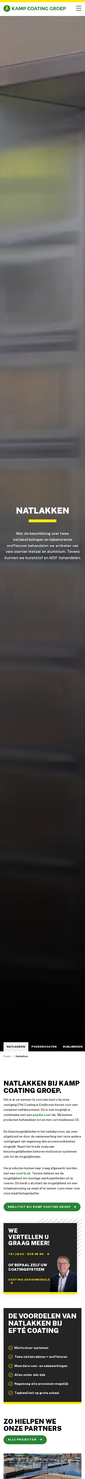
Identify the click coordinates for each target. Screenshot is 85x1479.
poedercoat (42, 1115)
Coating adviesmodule (29, 1279)
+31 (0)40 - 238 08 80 (26, 1254)
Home (7, 1056)
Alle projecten (23, 1439)
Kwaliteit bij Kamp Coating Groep (40, 1206)
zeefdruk (23, 1173)
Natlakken (16, 1046)
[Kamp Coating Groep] (35, 8)
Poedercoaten (44, 1046)
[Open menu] (78, 8)
